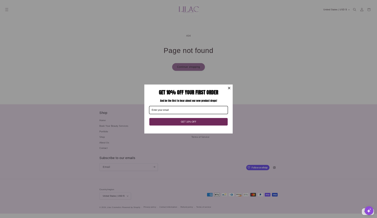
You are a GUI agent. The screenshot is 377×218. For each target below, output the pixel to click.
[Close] (229, 88)
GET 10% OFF (188, 122)
